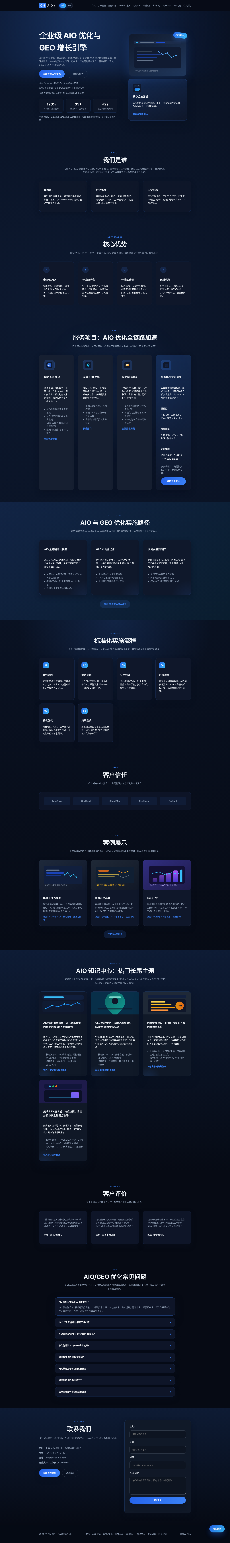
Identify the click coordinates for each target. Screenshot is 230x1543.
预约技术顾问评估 (51, 1155)
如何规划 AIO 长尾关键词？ (72, 1357)
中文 (63, 5)
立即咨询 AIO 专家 (52, 73)
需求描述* (134, 1472)
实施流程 (136, 5)
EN (69, 5)
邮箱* (132, 1457)
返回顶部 (70, 1472)
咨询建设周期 (128, 428)
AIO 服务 (96, 1534)
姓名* (132, 1426)
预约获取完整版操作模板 (55, 1070)
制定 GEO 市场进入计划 (115, 604)
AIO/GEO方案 (124, 5)
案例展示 (146, 5)
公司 (132, 1442)
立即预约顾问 (49, 1472)
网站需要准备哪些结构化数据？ (74, 1368)
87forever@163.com (56, 1457)
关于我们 (102, 5)
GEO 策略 (108, 1534)
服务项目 (112, 5)
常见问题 (177, 5)
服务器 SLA (185, 1534)
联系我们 (187, 5)
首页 (94, 5)
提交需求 (157, 1500)
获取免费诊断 (50, 438)
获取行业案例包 (115, 934)
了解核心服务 (77, 73)
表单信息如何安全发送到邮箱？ (74, 1391)
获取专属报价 (173, 481)
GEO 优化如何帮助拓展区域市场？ (75, 1322)
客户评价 (167, 5)
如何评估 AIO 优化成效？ (71, 1380)
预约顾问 (87, 428)
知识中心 (157, 5)
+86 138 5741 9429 (55, 1452)
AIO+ (48, 5)
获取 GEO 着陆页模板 (105, 1070)
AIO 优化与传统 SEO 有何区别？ (74, 1302)
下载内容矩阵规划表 (156, 1066)
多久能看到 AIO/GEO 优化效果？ (74, 1345)
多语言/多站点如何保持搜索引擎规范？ (77, 1334)
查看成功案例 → (140, 114)
